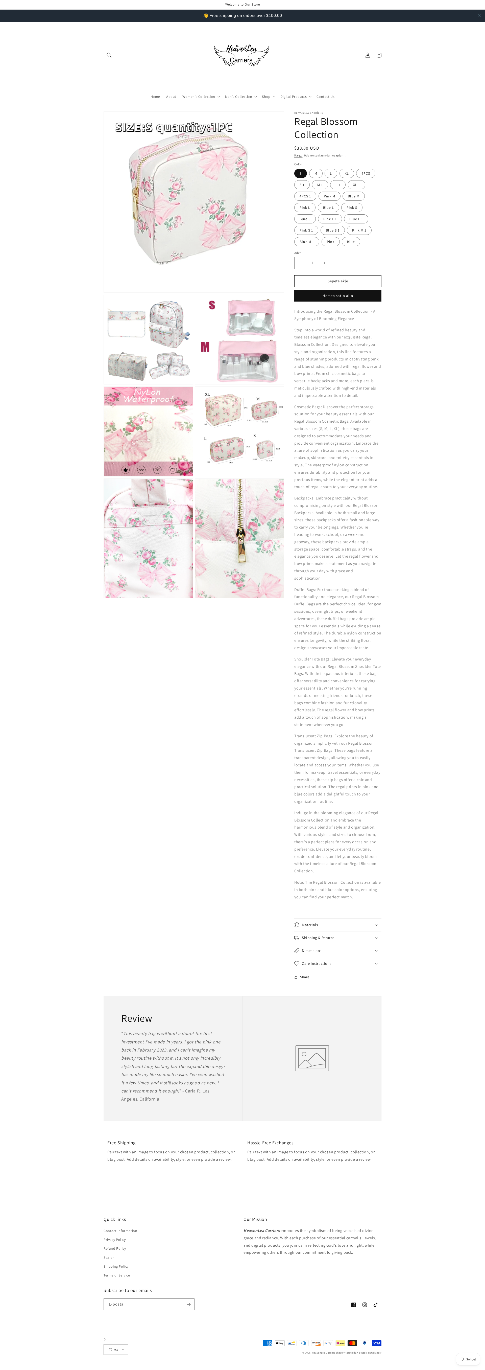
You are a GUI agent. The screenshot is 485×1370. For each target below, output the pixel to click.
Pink (330, 241)
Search (109, 1257)
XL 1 (356, 184)
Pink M (329, 196)
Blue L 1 (356, 219)
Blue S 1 (333, 230)
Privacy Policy (115, 1239)
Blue (351, 241)
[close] (479, 15)
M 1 (320, 184)
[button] (109, 55)
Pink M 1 (359, 230)
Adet (297, 253)
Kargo (298, 155)
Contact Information (120, 1230)
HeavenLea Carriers (323, 1352)
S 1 (302, 184)
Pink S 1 (306, 230)
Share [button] (304, 977)
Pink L (305, 207)
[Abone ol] (188, 1304)
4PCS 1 (305, 196)
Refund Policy (115, 1248)
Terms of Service (117, 1275)
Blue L (328, 207)
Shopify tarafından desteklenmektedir (358, 1352)
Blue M (353, 196)
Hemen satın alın (338, 295)
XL (347, 173)
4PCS (365, 173)
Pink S (352, 207)
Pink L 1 (330, 219)
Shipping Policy (116, 1266)
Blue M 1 (307, 241)
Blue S (305, 219)
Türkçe (113, 1349)
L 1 (337, 184)
